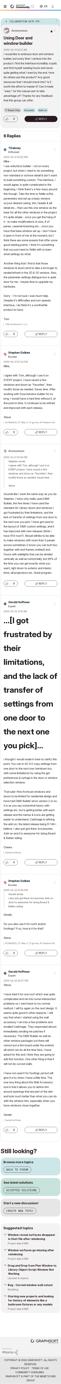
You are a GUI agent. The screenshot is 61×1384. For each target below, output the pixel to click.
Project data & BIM (18, 1243)
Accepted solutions (21, 1190)
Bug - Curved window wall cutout (30, 1285)
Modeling (13, 1289)
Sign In (54, 6)
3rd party (29, 110)
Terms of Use (40, 1368)
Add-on (42, 110)
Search (32, 6)
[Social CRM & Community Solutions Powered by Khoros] (10, 1351)
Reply (43, 119)
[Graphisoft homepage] (44, 1341)
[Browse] (6, 6)
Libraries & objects (18, 1278)
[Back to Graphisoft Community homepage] (20, 6)
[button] (7, 119)
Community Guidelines (29, 1372)
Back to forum (17, 1169)
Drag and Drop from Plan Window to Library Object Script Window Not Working (32, 1269)
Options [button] (55, 20)
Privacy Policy (20, 1368)
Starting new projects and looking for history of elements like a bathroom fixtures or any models (31, 1300)
